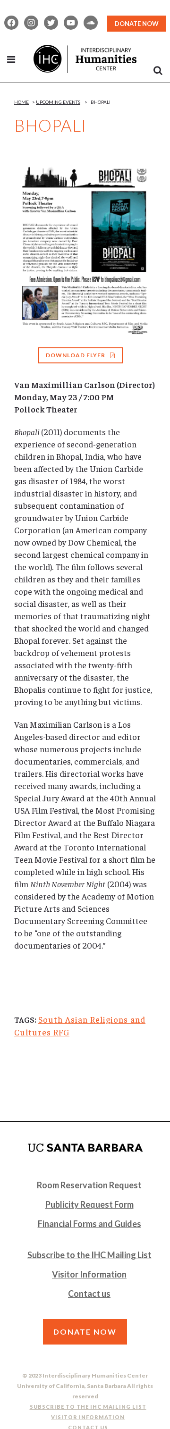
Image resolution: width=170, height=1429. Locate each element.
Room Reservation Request (89, 1185)
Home (21, 102)
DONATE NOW (137, 23)
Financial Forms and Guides (89, 1224)
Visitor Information (89, 1274)
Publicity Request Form (89, 1204)
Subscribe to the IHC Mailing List (89, 1255)
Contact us (89, 1293)
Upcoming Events (58, 102)
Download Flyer (75, 355)
